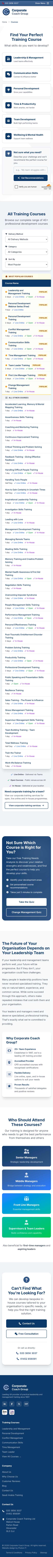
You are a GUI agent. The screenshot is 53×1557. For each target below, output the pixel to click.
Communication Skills (12, 1442)
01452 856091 (28, 1359)
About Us (6, 1472)
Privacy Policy (31, 1552)
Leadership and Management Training (27, 292)
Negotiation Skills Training (18, 585)
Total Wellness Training (16, 743)
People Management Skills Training (22, 605)
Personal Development (13, 1433)
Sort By (11, 259)
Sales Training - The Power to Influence (24, 700)
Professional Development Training (22, 667)
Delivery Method (15, 234)
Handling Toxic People (16, 479)
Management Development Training (22, 529)
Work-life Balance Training (18, 762)
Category (12, 246)
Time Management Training (27, 355)
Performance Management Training (22, 614)
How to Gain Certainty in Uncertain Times (25, 489)
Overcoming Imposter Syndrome (21, 595)
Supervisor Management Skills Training (24, 720)
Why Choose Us (10, 1476)
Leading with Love (14, 519)
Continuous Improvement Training (22, 437)
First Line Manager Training (27, 375)
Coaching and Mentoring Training (21, 427)
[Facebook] (11, 1404)
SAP (26, 1404)
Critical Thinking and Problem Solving (23, 447)
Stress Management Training (19, 710)
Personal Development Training (27, 318)
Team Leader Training (24, 365)
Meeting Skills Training (16, 549)
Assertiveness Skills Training (19, 417)
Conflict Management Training (27, 331)
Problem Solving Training (17, 647)
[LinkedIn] (4, 1404)
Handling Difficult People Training (21, 470)
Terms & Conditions (14, 1552)
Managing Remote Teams (17, 539)
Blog (4, 1486)
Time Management (11, 1447)
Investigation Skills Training (18, 509)
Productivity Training (15, 657)
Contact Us (7, 1490)
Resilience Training (14, 690)
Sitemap (43, 1552)
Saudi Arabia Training (12, 1495)
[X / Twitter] (19, 1404)
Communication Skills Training (27, 344)
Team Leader (8, 1452)
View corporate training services (25, 805)
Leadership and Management (16, 1428)
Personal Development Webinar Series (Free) (27, 305)
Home (4, 22)
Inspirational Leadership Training (21, 499)
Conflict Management (12, 1438)
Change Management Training (27, 386)
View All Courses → (11, 1456)
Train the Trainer (13, 753)
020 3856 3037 (11, 3)
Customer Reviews (11, 1481)
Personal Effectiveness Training (20, 624)
